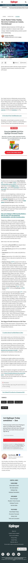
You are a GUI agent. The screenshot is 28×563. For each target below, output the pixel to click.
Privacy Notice (20, 445)
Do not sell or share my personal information (14, 545)
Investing (11, 16)
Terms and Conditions (14, 536)
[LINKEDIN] (20, 455)
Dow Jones (19, 402)
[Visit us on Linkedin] (18, 555)
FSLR (17, 286)
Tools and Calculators (14, 520)
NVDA (17, 186)
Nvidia (13, 186)
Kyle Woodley (10, 35)
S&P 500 (4, 407)
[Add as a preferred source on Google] (22, 550)
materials (3, 110)
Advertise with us (14, 543)
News (20, 37)
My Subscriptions (14, 489)
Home (4, 16)
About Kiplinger (14, 500)
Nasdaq (5, 199)
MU (6, 187)
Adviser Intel (14, 517)
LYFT (21, 292)
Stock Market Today (14, 513)
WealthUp (21, 461)
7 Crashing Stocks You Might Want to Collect (12, 332)
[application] (14, 168)
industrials (14, 110)
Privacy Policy (14, 539)
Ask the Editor (14, 506)
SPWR (23, 288)
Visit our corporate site (18, 559)
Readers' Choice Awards (14, 502)
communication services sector (8, 184)
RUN (8, 288)
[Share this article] (2, 63)
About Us (14, 532)
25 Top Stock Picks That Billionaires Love (12, 115)
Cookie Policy (14, 541)
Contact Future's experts (14, 534)
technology (16, 187)
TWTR (14, 182)
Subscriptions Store (14, 487)
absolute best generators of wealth (9, 350)
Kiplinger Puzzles (14, 504)
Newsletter (24, 62)
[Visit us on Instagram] (13, 555)
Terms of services (19, 444)
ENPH (12, 261)
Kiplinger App (14, 491)
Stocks (18, 16)
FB (2, 182)
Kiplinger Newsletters (14, 493)
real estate (3, 189)
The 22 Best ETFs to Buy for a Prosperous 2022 (13, 392)
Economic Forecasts (14, 515)
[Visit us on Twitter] (2, 555)
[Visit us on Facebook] (8, 555)
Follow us (17, 62)
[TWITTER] (17, 455)
